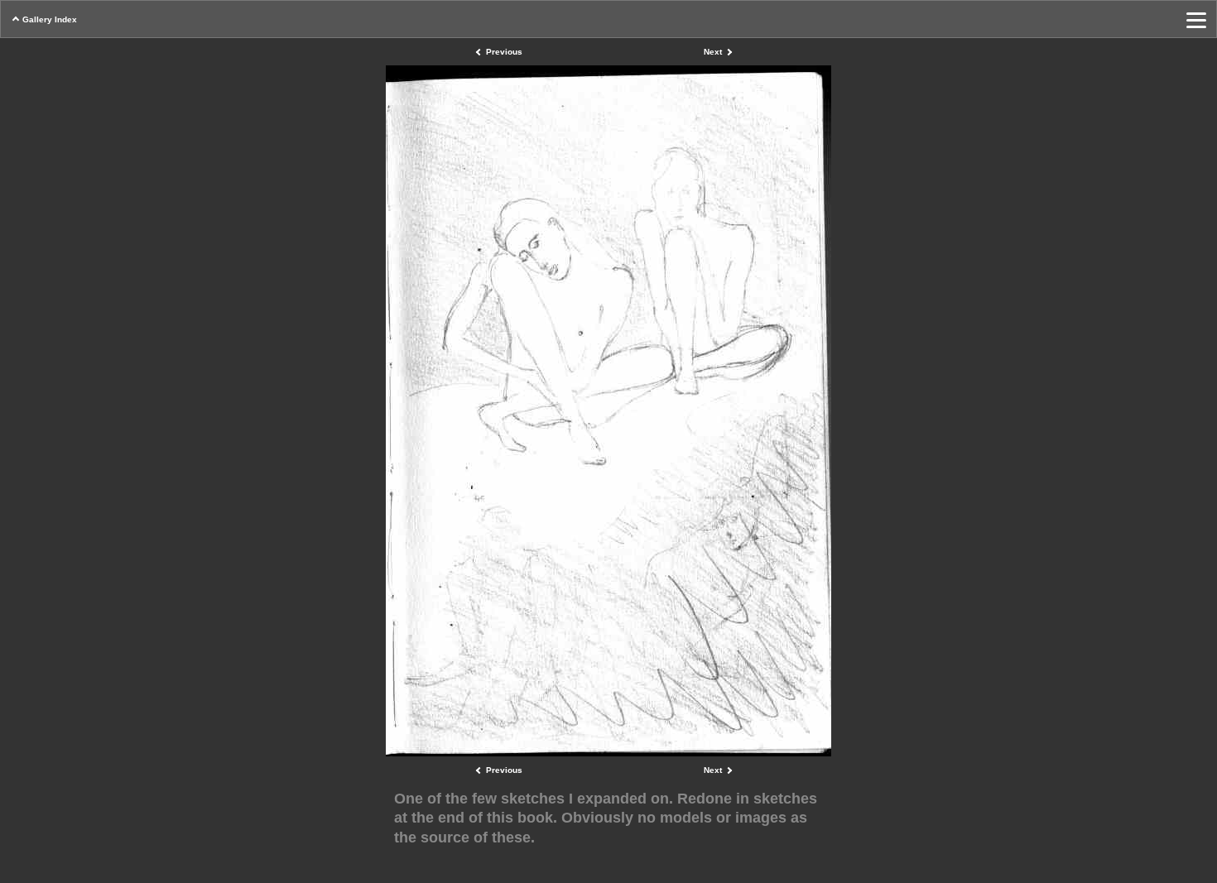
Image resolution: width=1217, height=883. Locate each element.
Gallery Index (49, 19)
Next (713, 51)
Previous (504, 51)
